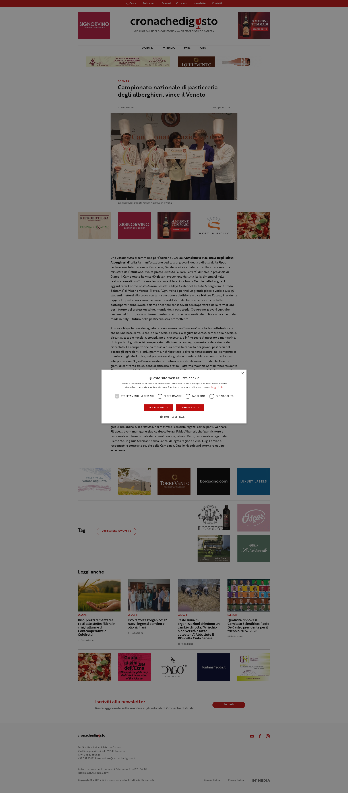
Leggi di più (217, 387)
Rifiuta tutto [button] (190, 407)
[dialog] (174, 396)
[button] (174, 417)
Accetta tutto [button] (158, 407)
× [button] (242, 373)
